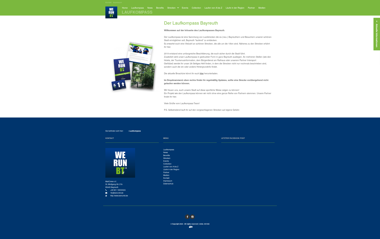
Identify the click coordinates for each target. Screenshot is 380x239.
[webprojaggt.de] (191, 227)
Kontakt (108, 2)
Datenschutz (168, 183)
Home (125, 8)
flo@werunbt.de (116, 192)
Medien (261, 8)
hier (168, 46)
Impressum (117, 2)
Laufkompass (137, 8)
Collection (196, 8)
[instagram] (192, 216)
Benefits (160, 8)
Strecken (171, 8)
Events (185, 8)
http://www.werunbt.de (119, 195)
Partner (251, 8)
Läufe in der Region (235, 8)
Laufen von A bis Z (213, 8)
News (150, 8)
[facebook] (187, 216)
